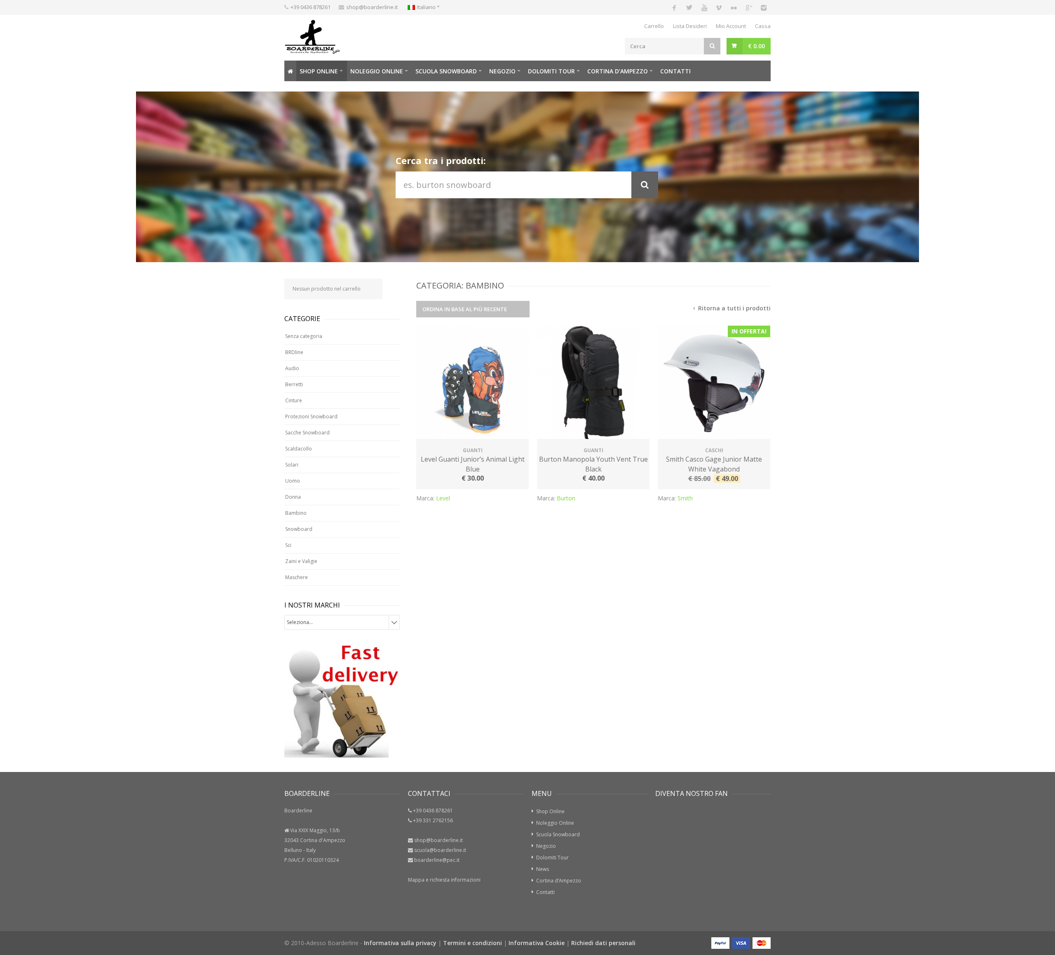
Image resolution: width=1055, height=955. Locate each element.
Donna (293, 496)
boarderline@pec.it (437, 859)
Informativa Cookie (537, 943)
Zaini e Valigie (301, 561)
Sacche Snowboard (307, 432)
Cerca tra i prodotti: (441, 160)
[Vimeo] (718, 7)
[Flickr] (733, 7)
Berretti (294, 384)
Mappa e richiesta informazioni (444, 879)
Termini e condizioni (472, 943)
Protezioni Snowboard (311, 416)
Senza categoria (303, 336)
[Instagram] (763, 7)
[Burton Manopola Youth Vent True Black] (593, 383)
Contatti (675, 71)
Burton (566, 498)
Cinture (293, 400)
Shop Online (319, 71)
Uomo (292, 480)
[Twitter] (689, 7)
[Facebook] (674, 7)
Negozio (502, 71)
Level (443, 498)
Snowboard (298, 529)
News (542, 869)
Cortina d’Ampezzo (617, 71)
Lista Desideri (690, 26)
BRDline (294, 352)
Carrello (654, 26)
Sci (288, 545)
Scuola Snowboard (558, 834)
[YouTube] (703, 7)
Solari (291, 464)
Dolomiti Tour (552, 857)
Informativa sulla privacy (400, 943)
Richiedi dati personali (603, 943)
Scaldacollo (298, 448)
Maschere (296, 577)
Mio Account (731, 26)
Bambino (296, 512)
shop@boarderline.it (372, 7)
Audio (292, 368)
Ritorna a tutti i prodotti (733, 308)
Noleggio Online (376, 71)
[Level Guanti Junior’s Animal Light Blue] (472, 383)
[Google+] (748, 7)
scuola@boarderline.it (440, 850)
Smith (685, 498)
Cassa (763, 26)
